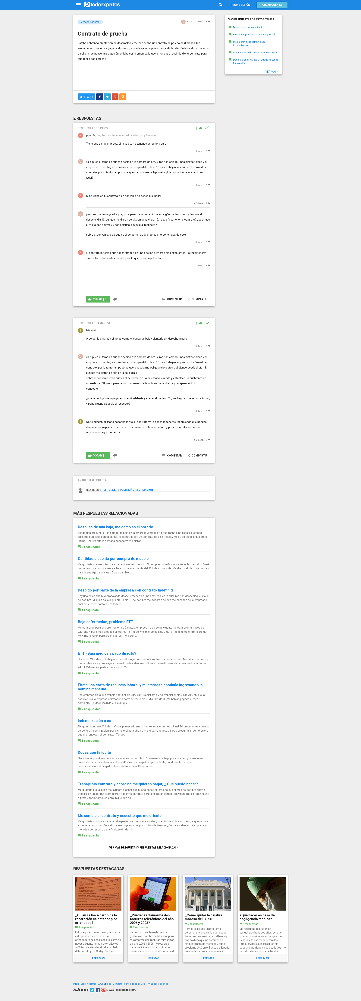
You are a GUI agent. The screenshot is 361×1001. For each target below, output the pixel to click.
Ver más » (272, 71)
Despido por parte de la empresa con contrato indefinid (125, 590)
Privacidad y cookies (157, 984)
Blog (108, 984)
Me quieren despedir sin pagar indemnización (249, 43)
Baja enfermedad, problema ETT (105, 622)
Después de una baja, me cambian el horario (115, 527)
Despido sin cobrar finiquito (248, 27)
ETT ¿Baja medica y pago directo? (107, 653)
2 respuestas (91, 547)
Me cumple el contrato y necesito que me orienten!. (121, 815)
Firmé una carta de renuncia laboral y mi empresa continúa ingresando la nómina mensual (140, 687)
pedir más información (136, 489)
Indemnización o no (94, 720)
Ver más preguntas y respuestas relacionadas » (144, 847)
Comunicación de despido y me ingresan (255, 52)
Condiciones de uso (134, 984)
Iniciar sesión (240, 4)
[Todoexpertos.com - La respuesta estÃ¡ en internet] (102, 4)
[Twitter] (91, 990)
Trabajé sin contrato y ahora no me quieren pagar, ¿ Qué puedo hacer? (138, 784)
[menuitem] (99, 96)
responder (109, 489)
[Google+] (102, 990)
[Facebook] (97, 990)
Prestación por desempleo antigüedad (254, 34)
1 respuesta (90, 578)
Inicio (76, 984)
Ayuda (101, 984)
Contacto (117, 984)
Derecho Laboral (89, 22)
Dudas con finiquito (94, 752)
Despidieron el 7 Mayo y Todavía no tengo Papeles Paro (255, 61)
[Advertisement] (144, 77)
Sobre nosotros (88, 984)
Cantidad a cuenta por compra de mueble (113, 558)
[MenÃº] (78, 5)
